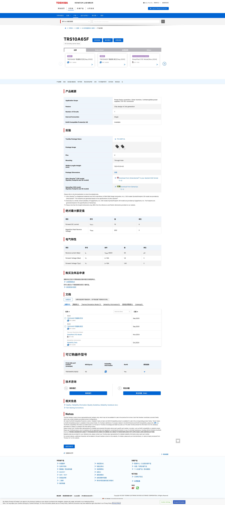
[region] (112, 502)
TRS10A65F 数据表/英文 (75, 326)
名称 (66, 312)
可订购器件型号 (103, 82)
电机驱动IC (100, 463)
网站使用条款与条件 (67, 495)
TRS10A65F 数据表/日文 (75, 318)
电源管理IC (100, 469)
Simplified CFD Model (74, 334)
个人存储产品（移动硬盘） (142, 469)
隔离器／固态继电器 (65, 469)
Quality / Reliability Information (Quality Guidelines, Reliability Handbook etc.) (92, 405)
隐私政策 (59, 495)
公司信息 (137, 481)
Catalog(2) (139, 304)
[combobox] (126, 21)
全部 (75, 50)
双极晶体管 (62, 478)
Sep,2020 (136, 318)
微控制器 (62, 483)
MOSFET (62, 472)
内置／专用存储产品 (140, 466)
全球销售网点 (70, 282)
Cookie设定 (77, 495)
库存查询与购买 (71, 287)
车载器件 (62, 463)
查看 (115, 172)
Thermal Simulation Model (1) (91, 304)
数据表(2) (76, 304)
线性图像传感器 (102, 478)
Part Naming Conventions (74, 408)
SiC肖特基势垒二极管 (88, 28)
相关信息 (117, 82)
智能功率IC (100, 466)
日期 (135, 312)
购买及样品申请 (88, 82)
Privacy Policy (116, 503)
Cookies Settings (165, 502)
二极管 (77, 28)
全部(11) (67, 304)
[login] (178, 441)
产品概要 (59, 82)
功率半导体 (62, 466)
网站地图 (165, 454)
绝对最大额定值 (72, 82)
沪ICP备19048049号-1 (87, 495)
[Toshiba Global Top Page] (65, 3)
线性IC (99, 472)
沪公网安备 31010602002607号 (113, 498)
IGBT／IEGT (63, 475)
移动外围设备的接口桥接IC (105, 480)
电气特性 (80, 82)
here (157, 423)
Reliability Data (72, 342)
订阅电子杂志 (138, 477)
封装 (64, 82)
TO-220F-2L (121, 139)
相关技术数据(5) (127, 304)
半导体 (71, 28)
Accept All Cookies (179, 502)
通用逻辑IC (100, 475)
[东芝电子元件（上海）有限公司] (84, 3)
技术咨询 (111, 82)
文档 (95, 82)
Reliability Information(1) (112, 304)
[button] (151, 3)
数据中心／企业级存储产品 (142, 463)
